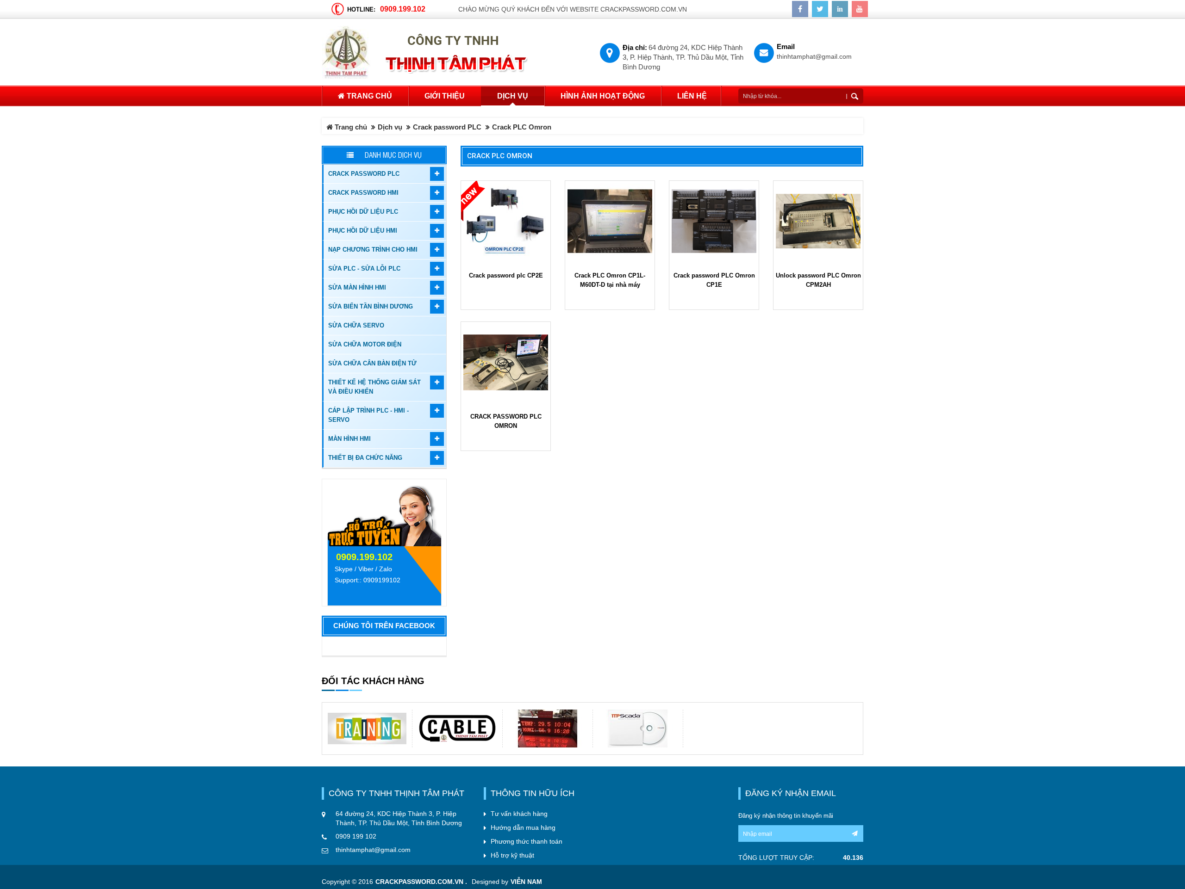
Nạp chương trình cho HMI (373, 249)
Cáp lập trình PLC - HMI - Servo (368, 415)
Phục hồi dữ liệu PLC (363, 211)
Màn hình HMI (349, 438)
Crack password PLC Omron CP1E (714, 280)
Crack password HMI (363, 192)
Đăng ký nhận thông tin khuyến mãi (785, 815)
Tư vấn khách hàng (519, 813)
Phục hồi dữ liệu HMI (362, 230)
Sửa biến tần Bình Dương (370, 306)
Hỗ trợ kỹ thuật (512, 855)
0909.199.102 (402, 9)
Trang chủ (368, 96)
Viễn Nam (526, 881)
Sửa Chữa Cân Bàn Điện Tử (372, 363)
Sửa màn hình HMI (357, 287)
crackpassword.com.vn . (421, 881)
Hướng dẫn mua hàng (523, 827)
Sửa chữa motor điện (364, 344)
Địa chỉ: (635, 47)
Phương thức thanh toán (526, 841)
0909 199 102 (356, 836)
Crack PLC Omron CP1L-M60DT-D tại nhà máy (609, 280)
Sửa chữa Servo (356, 325)
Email (786, 46)
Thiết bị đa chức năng (365, 457)
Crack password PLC (447, 127)
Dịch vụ (390, 127)
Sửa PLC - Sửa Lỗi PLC (364, 268)
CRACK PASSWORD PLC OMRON (506, 421)
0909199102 (381, 580)
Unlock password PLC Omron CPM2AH (818, 280)
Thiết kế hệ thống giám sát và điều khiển (374, 387)
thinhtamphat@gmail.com (814, 56)
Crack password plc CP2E (506, 275)
